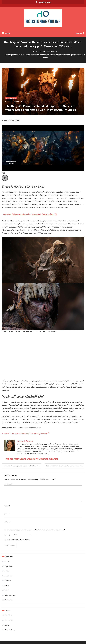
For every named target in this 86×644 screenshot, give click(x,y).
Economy (8, 576)
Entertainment (10, 595)
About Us (8, 615)
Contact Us (9, 600)
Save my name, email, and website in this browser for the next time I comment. (36, 530)
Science (8, 581)
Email (6, 514)
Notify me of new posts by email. (18, 540)
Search (79, 33)
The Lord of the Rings (20, 433)
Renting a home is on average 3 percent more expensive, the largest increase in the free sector (65, 466)
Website (7, 522)
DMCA (7, 625)
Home (7, 561)
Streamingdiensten (39, 433)
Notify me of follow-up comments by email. (21, 535)
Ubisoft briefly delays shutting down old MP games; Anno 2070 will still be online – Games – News (23, 466)
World (7, 571)
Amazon (5, 433)
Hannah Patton (26, 102)
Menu (7, 33)
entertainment (11, 98)
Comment (8, 484)
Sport (7, 590)
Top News (8, 566)
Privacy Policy (10, 630)
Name (7, 506)
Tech (7, 585)
